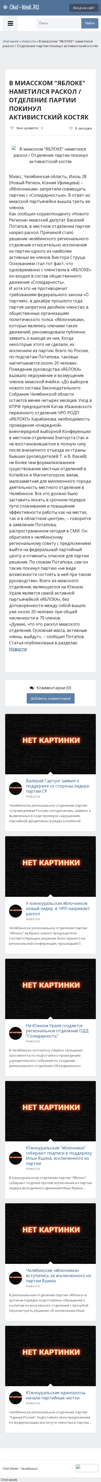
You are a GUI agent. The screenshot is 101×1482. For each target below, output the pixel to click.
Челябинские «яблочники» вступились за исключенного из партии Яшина (58, 1275)
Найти (90, 23)
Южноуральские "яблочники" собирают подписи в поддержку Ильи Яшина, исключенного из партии (59, 1155)
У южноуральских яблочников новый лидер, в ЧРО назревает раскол (58, 908)
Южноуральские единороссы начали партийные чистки (55, 1395)
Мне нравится (29, 128)
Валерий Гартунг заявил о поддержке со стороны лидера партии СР (57, 786)
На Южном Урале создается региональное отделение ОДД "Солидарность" (57, 1031)
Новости (18, 649)
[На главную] (22, 8)
